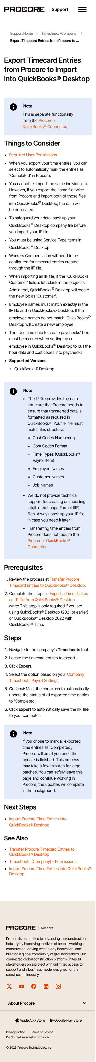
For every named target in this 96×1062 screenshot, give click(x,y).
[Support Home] (47, 9)
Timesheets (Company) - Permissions (43, 861)
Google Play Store (68, 1020)
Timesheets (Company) (59, 33)
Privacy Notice (15, 1032)
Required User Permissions (33, 154)
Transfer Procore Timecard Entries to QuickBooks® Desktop (41, 852)
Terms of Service (42, 1032)
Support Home (21, 33)
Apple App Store (32, 1020)
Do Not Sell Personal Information (27, 1037)
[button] (82, 9)
